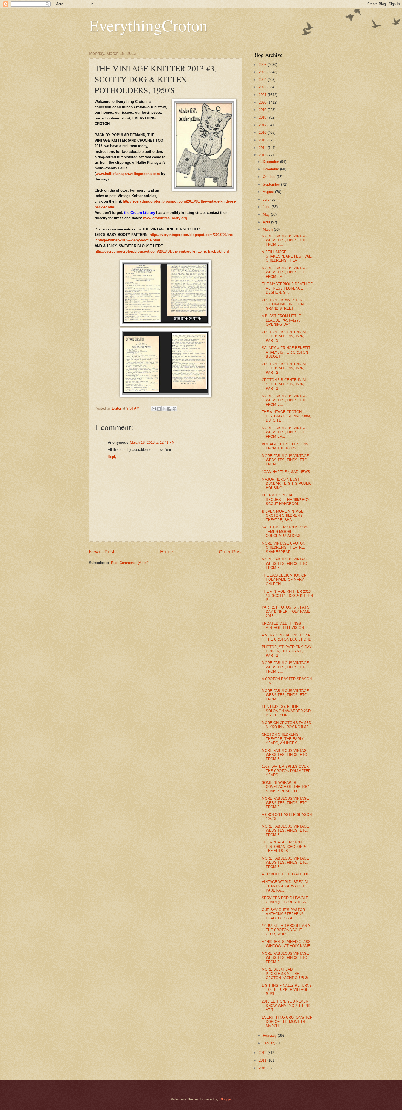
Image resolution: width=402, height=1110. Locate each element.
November (271, 169)
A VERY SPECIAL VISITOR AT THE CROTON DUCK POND (287, 637)
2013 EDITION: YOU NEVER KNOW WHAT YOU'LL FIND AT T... (286, 1005)
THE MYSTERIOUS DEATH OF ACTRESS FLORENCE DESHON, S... (287, 288)
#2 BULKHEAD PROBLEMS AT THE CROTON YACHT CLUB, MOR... (287, 930)
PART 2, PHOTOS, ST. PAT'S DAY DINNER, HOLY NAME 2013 (286, 611)
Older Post (230, 551)
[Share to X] (164, 408)
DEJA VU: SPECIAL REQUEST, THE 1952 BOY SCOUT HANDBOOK (286, 499)
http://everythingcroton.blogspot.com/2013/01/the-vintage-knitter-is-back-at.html (162, 251)
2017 (263, 125)
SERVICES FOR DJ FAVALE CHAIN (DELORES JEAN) (285, 900)
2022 (263, 87)
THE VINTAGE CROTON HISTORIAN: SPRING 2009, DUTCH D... (286, 416)
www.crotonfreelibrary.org (165, 218)
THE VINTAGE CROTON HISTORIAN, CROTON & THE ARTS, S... (284, 846)
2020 (263, 102)
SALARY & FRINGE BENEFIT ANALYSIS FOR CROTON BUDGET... (286, 352)
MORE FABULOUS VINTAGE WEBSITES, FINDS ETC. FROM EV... (285, 272)
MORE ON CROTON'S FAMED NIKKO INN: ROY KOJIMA (286, 725)
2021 (263, 95)
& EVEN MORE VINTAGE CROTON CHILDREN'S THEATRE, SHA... (283, 515)
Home (166, 551)
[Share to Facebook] (169, 408)
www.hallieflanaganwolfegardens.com (128, 174)
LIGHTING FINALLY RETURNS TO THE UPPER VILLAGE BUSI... (287, 989)
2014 (263, 148)
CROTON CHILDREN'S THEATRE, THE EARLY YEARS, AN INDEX (283, 738)
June (267, 207)
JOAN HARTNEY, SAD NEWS (286, 472)
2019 (263, 110)
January (269, 1043)
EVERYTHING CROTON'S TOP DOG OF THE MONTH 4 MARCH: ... (287, 1021)
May (267, 214)
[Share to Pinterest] (174, 408)
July (266, 199)
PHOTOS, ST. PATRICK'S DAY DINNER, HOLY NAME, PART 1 (287, 651)
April (267, 222)
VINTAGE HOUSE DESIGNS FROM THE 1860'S (285, 446)
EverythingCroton (148, 25)
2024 (263, 80)
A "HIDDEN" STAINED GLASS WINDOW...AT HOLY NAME (286, 944)
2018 (263, 117)
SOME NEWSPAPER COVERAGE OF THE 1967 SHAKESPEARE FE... (285, 787)
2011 (263, 1060)
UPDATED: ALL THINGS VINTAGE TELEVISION (283, 625)
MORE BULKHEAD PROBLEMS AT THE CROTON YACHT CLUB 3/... (286, 973)
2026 (263, 65)
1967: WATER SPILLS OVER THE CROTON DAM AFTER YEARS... (286, 770)
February (270, 1035)
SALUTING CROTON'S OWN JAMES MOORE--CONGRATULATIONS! (285, 531)
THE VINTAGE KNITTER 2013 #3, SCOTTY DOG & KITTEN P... (287, 595)
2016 (263, 132)
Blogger (225, 1099)
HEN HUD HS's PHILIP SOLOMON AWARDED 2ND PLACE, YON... (286, 711)
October (269, 177)
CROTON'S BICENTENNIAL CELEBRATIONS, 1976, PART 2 (284, 368)
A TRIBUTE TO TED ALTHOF (285, 874)
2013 (263, 155)
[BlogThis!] (159, 408)
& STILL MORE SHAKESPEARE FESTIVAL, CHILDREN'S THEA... (287, 256)
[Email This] (153, 408)
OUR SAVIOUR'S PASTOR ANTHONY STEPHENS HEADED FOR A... (283, 914)
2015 (263, 140)
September (272, 184)
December (271, 162)
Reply (112, 457)
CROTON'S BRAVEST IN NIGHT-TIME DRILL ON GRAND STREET (283, 304)
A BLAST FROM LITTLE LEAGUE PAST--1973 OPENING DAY (281, 320)
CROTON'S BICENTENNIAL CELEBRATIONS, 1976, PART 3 (284, 336)
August (269, 192)
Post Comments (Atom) (129, 563)
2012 (263, 1053)
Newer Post (101, 551)
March (268, 229)
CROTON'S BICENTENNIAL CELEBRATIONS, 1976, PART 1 (284, 384)
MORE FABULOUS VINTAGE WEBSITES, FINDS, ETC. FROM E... (285, 240)
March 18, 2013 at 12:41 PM (152, 442)
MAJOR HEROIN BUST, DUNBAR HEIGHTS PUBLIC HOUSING (286, 483)
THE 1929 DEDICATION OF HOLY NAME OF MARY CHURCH (284, 579)
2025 (263, 72)
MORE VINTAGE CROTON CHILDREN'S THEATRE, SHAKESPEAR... (283, 547)
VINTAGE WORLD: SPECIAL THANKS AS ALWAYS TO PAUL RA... (285, 886)
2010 (263, 1068)
